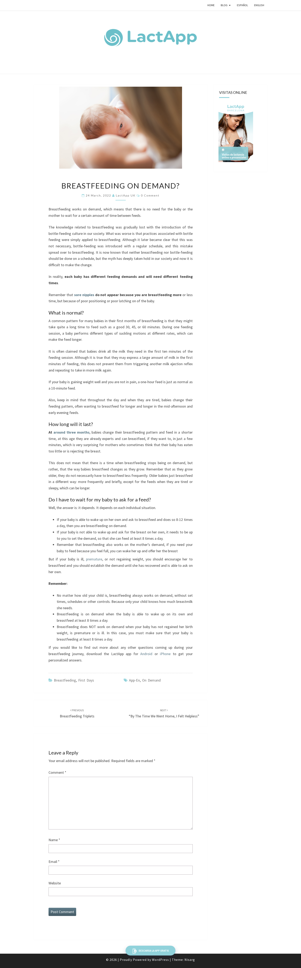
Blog (224, 5)
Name (54, 839)
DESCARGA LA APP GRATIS (153, 950)
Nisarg (189, 960)
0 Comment (150, 195)
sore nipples (84, 294)
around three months (71, 432)
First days (86, 680)
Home (211, 5)
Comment (57, 772)
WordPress (160, 960)
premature (94, 559)
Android (146, 653)
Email (54, 861)
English (259, 5)
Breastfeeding (65, 680)
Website (55, 883)
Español (242, 5)
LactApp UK (126, 195)
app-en (134, 680)
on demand (151, 680)
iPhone (165, 653)
